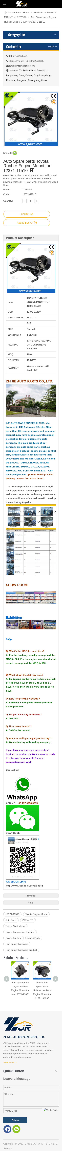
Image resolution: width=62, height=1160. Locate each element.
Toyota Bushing (13, 938)
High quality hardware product (21, 950)
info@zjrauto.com (25, 65)
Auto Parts (10, 920)
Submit (15, 1120)
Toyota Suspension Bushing (19, 932)
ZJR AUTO (28, 920)
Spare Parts (33, 938)
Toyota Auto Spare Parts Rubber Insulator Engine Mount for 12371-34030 (42, 990)
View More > (9, 1062)
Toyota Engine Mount (36, 914)
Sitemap (7, 1148)
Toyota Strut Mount (15, 926)
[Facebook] (7, 1129)
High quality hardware (16, 944)
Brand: (6, 189)
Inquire (25, 214)
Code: (6, 194)
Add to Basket (25, 222)
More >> (52, 46)
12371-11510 (12, 914)
